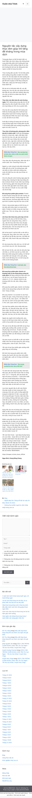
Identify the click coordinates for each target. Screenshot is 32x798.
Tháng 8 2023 (6, 680)
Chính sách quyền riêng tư (21, 793)
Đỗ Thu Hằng (6, 630)
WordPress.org (6, 781)
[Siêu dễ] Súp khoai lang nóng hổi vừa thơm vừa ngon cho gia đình (15, 632)
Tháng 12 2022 (7, 698)
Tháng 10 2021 (7, 722)
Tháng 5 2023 (6, 688)
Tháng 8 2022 (6, 703)
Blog (5, 498)
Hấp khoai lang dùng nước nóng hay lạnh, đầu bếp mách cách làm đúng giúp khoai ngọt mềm (15, 607)
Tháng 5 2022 (6, 706)
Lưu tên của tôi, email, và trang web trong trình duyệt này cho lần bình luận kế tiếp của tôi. (16, 553)
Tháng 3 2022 (6, 711)
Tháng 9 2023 (6, 677)
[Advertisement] (16, 24)
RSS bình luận (6, 778)
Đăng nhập (5, 773)
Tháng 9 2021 (6, 724)
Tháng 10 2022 (7, 701)
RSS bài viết (6, 775)
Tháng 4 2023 (6, 690)
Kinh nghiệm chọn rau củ (10, 760)
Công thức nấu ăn (7, 758)
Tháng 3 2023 (6, 693)
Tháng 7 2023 (6, 683)
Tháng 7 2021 (6, 729)
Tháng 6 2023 (6, 685)
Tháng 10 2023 (7, 675)
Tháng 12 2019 (7, 742)
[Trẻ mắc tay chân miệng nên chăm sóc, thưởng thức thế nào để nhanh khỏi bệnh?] (8, 469)
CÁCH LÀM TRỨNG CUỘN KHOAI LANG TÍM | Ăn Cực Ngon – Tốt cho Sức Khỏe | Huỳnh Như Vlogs (15, 645)
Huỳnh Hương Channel (9, 650)
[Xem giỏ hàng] (23, 4)
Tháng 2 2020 (6, 740)
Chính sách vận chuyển (19, 795)
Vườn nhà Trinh (9, 4)
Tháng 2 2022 (6, 714)
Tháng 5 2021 (6, 735)
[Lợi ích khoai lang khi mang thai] (21, 469)
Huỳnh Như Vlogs (7, 658)
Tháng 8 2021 (6, 727)
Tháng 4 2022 (6, 709)
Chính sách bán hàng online (7, 793)
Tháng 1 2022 (6, 716)
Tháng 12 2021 (6, 719)
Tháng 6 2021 (6, 732)
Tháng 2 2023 (6, 696)
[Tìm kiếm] (27, 582)
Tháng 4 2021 (6, 737)
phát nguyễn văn (7, 643)
